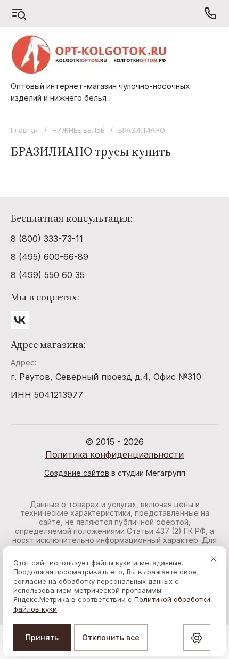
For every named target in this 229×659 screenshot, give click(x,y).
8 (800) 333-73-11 (47, 238)
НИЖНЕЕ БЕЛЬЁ (78, 130)
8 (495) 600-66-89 (49, 256)
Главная (25, 130)
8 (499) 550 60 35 (48, 275)
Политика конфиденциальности (114, 454)
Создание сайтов (76, 472)
